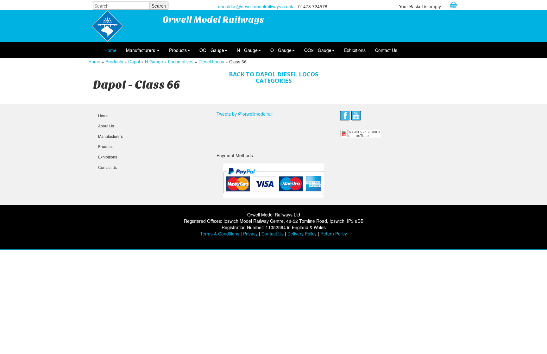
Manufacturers (141, 50)
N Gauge (154, 61)
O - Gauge (281, 50)
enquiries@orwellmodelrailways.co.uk (255, 6)
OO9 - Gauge (317, 50)
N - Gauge (247, 50)
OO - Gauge (211, 50)
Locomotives (180, 61)
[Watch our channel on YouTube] (361, 133)
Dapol (134, 61)
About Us (106, 125)
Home (110, 50)
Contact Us (386, 50)
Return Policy (333, 233)
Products (178, 50)
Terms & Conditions (219, 233)
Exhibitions (355, 50)
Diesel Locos (211, 61)
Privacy (250, 233)
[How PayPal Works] (273, 180)
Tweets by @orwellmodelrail (245, 114)
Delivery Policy (302, 233)
